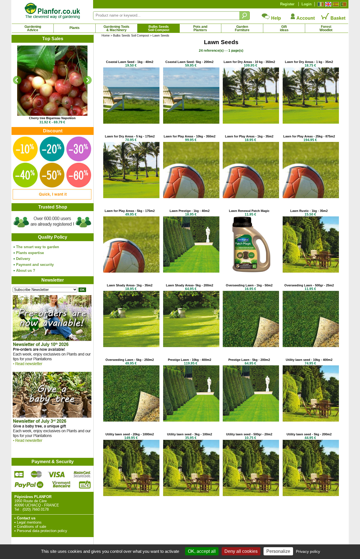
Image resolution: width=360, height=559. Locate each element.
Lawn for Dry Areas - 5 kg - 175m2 (130, 136)
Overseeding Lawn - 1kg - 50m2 (249, 285)
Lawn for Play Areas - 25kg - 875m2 (309, 136)
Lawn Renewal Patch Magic (249, 210)
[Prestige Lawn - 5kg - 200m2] (251, 420)
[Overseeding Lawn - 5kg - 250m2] (131, 420)
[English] (327, 4)
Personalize (278, 551)
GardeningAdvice (32, 28)
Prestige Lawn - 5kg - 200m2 (249, 359)
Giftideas (284, 28)
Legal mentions (29, 522)
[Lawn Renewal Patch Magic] (251, 271)
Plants (74, 28)
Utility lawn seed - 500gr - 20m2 (249, 434)
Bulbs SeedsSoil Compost (158, 28)
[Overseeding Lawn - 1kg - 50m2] (251, 346)
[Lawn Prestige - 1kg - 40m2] (191, 271)
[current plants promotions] (52, 198)
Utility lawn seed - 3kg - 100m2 (189, 434)
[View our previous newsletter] (52, 444)
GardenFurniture (242, 28)
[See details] (52, 81)
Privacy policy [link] (308, 551)
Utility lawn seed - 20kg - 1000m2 (129, 434)
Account (305, 18)
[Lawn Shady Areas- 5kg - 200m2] (191, 346)
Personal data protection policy (42, 531)
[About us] (52, 228)
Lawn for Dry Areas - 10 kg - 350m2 (249, 62)
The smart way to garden (37, 247)
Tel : (17, 509)
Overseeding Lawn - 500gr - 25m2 (309, 285)
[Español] (335, 4)
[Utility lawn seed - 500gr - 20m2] (251, 495)
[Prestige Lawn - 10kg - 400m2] (191, 420)
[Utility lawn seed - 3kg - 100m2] (191, 495)
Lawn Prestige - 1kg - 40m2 (190, 210)
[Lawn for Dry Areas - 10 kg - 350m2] (251, 122)
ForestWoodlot (326, 28)
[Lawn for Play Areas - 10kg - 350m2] (191, 197)
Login (307, 4)
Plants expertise (30, 253)
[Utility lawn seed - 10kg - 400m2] (311, 420)
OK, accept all (202, 551)
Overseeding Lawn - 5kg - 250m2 (129, 359)
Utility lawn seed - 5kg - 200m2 (309, 434)
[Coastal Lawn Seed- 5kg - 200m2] (191, 122)
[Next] (87, 80)
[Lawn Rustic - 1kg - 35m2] (311, 271)
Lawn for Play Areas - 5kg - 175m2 (130, 210)
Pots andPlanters (200, 28)
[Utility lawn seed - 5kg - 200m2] (311, 495)
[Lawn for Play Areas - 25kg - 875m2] (311, 197)
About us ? (25, 270)
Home (106, 35)
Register (287, 4)
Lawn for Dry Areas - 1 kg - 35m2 (309, 62)
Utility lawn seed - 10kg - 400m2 (309, 359)
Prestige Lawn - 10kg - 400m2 (189, 359)
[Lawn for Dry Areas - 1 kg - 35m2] (311, 122)
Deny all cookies (241, 551)
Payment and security (35, 264)
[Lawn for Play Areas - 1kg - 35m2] (251, 197)
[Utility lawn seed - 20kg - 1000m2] (131, 495)
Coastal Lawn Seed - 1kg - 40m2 (129, 62)
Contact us (26, 518)
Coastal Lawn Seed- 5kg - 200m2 (189, 62)
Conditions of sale (31, 526)
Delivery (23, 259)
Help (275, 18)
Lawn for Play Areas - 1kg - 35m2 (249, 136)
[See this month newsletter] (52, 367)
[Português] (342, 4)
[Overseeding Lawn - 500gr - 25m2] (311, 346)
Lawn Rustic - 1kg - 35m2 (309, 210)
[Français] (320, 4)
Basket (337, 18)
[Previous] (17, 80)
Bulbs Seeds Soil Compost (131, 35)
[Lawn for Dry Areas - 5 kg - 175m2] (131, 197)
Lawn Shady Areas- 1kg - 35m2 (129, 285)
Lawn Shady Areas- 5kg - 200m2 (189, 285)
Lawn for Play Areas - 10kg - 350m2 (189, 136)
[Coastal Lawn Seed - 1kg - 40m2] (131, 122)
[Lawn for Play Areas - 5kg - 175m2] (131, 271)
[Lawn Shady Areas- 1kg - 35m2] (131, 346)
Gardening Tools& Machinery (116, 28)
